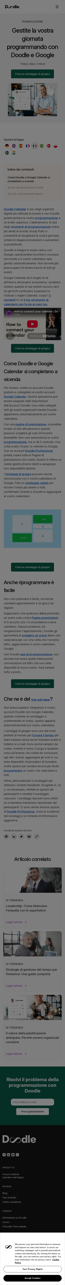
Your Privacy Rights (32, 1269)
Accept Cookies (32, 1278)
